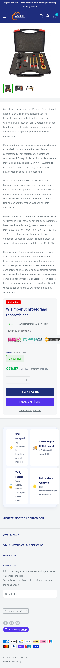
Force (11, 323)
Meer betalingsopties (30, 410)
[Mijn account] (47, 16)
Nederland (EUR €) (13, 611)
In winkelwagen (30, 391)
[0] (54, 16)
